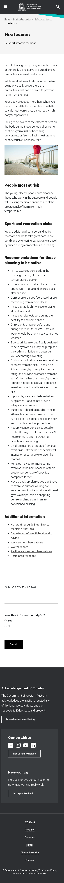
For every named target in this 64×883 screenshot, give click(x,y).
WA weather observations (27, 542)
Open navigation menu (3, 5)
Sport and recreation (22, 19)
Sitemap (30, 860)
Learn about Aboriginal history (20, 719)
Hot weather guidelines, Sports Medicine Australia (30, 527)
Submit (13, 644)
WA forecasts (19, 547)
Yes (10, 621)
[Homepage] (30, 7)
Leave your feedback (23, 793)
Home (7, 19)
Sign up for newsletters (24, 753)
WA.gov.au (30, 822)
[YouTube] (25, 745)
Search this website (56, 5)
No (9, 626)
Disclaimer (30, 837)
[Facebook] (10, 745)
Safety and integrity (43, 19)
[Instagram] (18, 745)
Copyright (29, 829)
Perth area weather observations (31, 551)
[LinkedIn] (33, 745)
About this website (30, 852)
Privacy (29, 845)
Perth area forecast (23, 556)
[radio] (6, 620)
